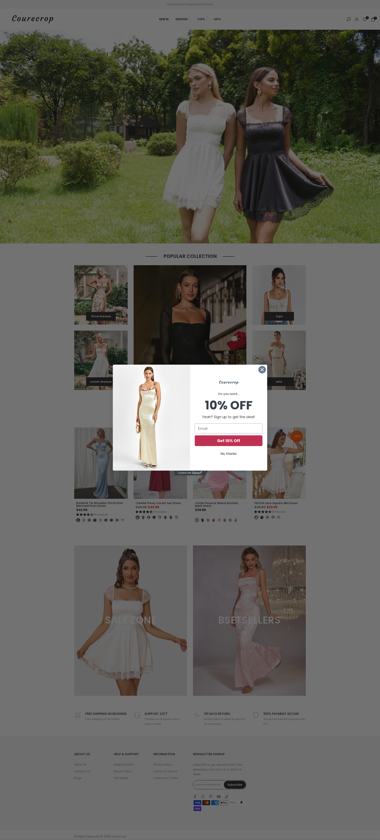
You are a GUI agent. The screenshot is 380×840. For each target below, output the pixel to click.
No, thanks (228, 453)
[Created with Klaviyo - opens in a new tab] (190, 473)
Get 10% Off (228, 440)
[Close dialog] (262, 369)
